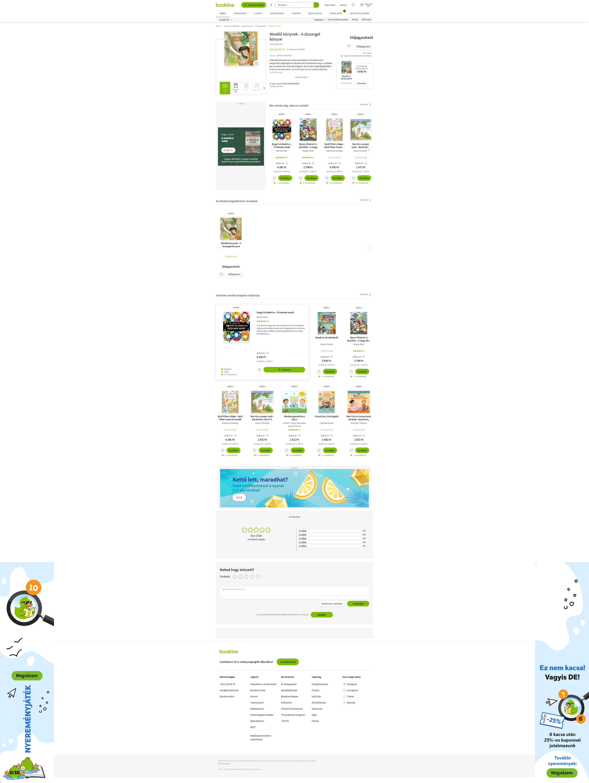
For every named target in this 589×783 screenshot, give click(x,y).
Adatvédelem (257, 720)
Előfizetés (366, 19)
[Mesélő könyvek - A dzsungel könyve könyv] (240, 49)
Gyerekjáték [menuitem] (337, 12)
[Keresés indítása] (316, 5)
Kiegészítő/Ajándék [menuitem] (359, 13)
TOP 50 (285, 720)
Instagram (352, 690)
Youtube (351, 702)
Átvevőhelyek (319, 702)
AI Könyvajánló (256, 4)
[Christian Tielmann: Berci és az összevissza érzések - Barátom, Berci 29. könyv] (359, 402)
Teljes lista (364, 104)
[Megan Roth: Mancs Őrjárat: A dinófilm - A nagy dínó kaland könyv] (308, 130)
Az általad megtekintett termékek (237, 201)
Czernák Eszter (327, 423)
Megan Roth (308, 150)
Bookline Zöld (257, 690)
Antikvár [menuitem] (296, 13)
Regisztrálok (330, 5)
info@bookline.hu (229, 690)
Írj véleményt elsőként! (296, 49)
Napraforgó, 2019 (276, 44)
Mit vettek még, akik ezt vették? (289, 105)
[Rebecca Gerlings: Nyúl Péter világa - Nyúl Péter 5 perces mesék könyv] (334, 130)
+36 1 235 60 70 (227, 684)
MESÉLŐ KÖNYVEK (284, 55)
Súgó (314, 714)
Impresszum (257, 702)
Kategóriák (224, 19)
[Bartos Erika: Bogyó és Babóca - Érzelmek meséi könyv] (282, 130)
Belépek (343, 5)
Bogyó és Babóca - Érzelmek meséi (282, 145)
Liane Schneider (361, 150)
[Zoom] (256, 63)
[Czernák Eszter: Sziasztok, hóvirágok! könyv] (326, 402)
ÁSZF (253, 727)
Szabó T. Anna (289, 423)
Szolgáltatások (320, 684)
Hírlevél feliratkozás (292, 708)
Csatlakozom (288, 662)
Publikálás (358, 603)
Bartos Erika (281, 150)
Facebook (352, 684)
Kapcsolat (317, 708)
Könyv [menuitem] (223, 13)
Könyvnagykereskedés (261, 714)
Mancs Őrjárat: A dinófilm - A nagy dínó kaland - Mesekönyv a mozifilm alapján (308, 145)
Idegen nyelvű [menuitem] (315, 13)
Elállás (315, 720)
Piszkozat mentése (331, 603)
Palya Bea (301, 423)
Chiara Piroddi (326, 344)
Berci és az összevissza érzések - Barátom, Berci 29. (359, 418)
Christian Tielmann (358, 423)
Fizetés (315, 690)
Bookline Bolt (227, 696)
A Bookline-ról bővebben (263, 684)
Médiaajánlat (257, 708)
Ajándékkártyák (289, 690)
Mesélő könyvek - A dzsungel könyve (231, 245)
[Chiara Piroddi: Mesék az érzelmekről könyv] (326, 323)
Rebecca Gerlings (334, 150)
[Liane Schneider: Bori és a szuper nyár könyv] (360, 130)
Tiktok (350, 696)
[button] (264, 88)
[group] (225, 88)
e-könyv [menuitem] (258, 13)
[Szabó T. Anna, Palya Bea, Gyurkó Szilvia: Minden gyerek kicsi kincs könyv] (294, 402)
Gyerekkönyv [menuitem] (240, 13)
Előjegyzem (363, 46)
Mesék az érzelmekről (326, 337)
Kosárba (361, 83)
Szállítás (316, 696)
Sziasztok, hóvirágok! (327, 416)
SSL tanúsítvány (224, 763)
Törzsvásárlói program (338, 19)
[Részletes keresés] (271, 5)
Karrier (254, 696)
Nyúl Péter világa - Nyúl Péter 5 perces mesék (334, 145)
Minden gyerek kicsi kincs (294, 418)
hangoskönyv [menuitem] (277, 13)
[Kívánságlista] (353, 5)
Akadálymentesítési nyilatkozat (260, 737)
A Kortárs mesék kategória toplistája (238, 295)
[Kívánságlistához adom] (349, 46)
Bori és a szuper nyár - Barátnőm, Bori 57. (361, 145)
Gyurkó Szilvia (294, 426)
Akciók (355, 19)
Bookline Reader (289, 696)
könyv (282, 114)
